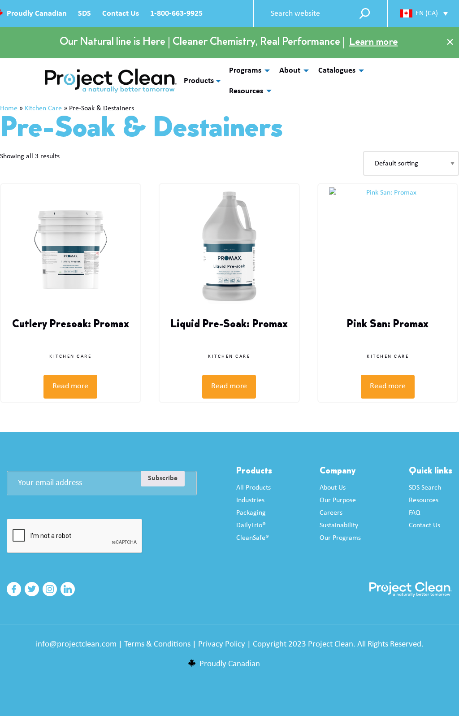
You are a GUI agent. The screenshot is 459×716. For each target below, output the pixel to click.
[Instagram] (50, 589)
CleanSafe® (252, 538)
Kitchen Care (43, 108)
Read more (70, 386)
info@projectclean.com (76, 644)
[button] (423, 13)
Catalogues (336, 70)
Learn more (373, 42)
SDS (84, 13)
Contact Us (120, 13)
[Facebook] (14, 589)
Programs (245, 70)
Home (8, 108)
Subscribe (163, 478)
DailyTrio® (251, 525)
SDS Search (425, 487)
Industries (250, 500)
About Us (333, 487)
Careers (331, 512)
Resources (246, 91)
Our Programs (340, 538)
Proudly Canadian (37, 13)
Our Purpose (338, 500)
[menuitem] (247, 71)
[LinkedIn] (68, 589)
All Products (253, 487)
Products (199, 81)
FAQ (414, 512)
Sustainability (339, 525)
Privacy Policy (221, 644)
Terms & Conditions (157, 644)
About (289, 70)
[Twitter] (32, 589)
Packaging (251, 512)
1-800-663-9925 (176, 13)
